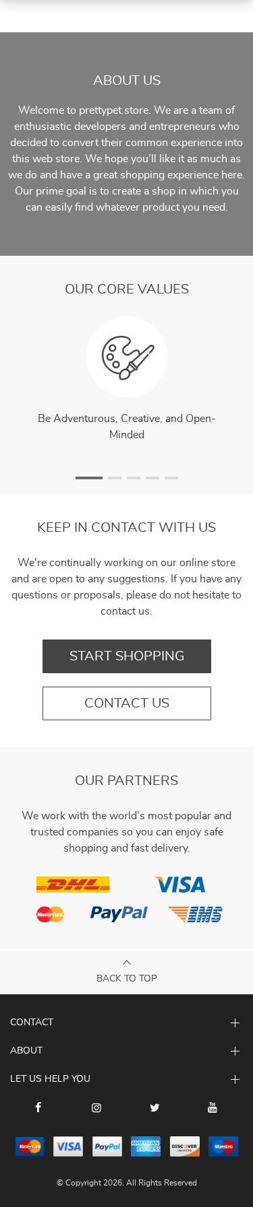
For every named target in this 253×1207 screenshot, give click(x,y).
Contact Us (126, 703)
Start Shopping (126, 656)
